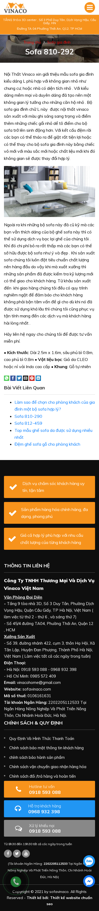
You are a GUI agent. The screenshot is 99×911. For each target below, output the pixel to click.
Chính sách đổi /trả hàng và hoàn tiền (42, 776)
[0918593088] (89, 861)
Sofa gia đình (58, 42)
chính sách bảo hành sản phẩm (37, 757)
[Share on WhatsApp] (6, 377)
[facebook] (89, 881)
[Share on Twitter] (19, 377)
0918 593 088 (45, 789)
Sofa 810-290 (28, 416)
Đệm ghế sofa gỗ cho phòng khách (47, 444)
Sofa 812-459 (28, 423)
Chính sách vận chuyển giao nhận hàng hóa (47, 766)
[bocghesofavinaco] (8, 854)
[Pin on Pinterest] (32, 377)
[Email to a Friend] (25, 377)
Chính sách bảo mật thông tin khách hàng (46, 747)
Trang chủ (32, 42)
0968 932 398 (44, 808)
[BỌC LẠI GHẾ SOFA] (15, 7)
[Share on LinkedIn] (38, 377)
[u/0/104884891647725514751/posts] (26, 854)
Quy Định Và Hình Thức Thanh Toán (41, 738)
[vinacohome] (17, 854)
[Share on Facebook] (13, 377)
